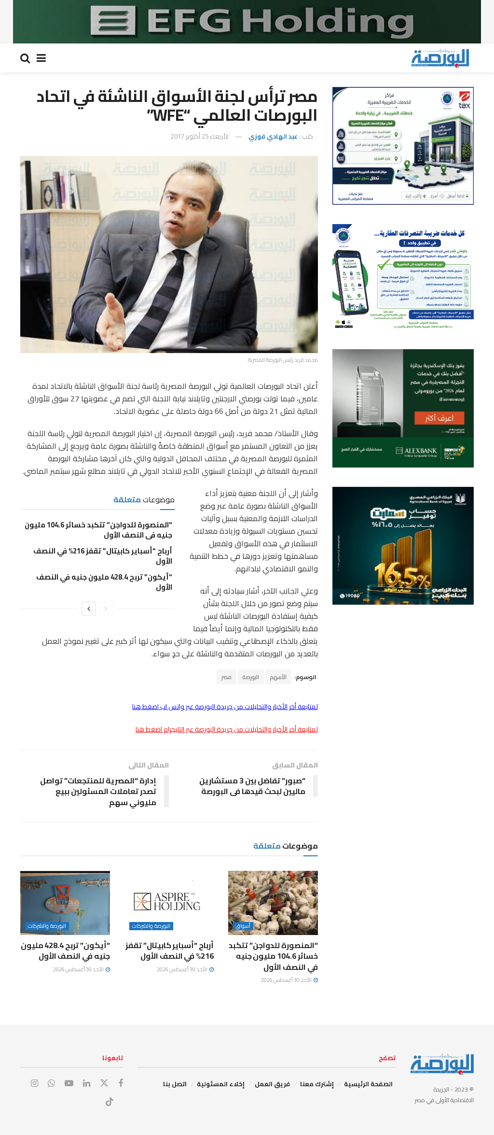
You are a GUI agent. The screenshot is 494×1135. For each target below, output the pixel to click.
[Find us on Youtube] (69, 1083)
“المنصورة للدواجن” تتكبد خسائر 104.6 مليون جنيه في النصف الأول (98, 530)
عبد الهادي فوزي (273, 136)
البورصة (251, 676)
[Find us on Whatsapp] (51, 1083)
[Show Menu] (41, 57)
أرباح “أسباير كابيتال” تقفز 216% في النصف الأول (102, 556)
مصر (226, 676)
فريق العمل (272, 1084)
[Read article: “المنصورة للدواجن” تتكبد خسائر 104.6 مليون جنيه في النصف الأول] (273, 903)
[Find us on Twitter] (104, 1083)
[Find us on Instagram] (34, 1083)
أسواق (243, 926)
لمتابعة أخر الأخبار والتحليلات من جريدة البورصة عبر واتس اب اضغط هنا (225, 706)
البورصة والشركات (151, 926)
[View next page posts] (89, 608)
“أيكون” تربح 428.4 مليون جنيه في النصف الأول (104, 582)
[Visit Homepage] (440, 58)
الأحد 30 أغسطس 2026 (287, 980)
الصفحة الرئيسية (368, 1084)
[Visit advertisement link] (247, 21)
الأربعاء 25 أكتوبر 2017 (200, 136)
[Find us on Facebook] (120, 1083)
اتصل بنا (175, 1084)
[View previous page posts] (106, 608)
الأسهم (278, 676)
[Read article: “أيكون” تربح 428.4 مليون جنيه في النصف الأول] (65, 903)
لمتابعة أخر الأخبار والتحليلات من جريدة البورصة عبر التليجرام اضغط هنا (227, 729)
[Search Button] (25, 57)
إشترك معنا (317, 1084)
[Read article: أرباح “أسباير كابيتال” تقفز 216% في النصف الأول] (169, 903)
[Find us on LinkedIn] (86, 1083)
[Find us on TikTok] (109, 1102)
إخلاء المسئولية (221, 1084)
